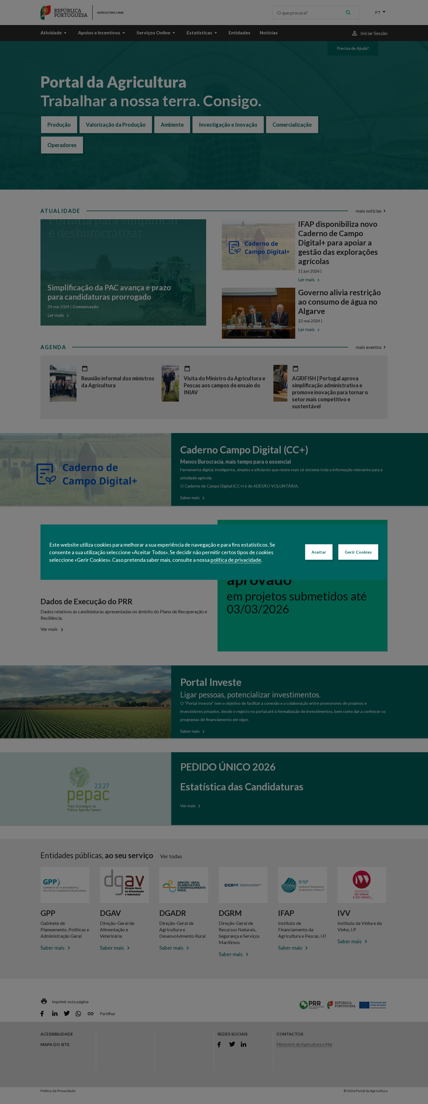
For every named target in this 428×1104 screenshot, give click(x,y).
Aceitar (319, 552)
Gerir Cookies (358, 552)
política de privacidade (236, 560)
